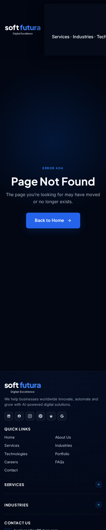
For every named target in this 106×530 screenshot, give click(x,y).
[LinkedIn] (8, 416)
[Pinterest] (40, 416)
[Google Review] (62, 416)
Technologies (15, 454)
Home (9, 437)
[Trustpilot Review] (51, 416)
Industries (63, 445)
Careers (11, 462)
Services (11, 445)
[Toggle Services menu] (71, 37)
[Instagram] (30, 416)
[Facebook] (19, 416)
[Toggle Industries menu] (95, 37)
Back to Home (49, 220)
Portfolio (62, 454)
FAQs (59, 462)
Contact (11, 470)
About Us (63, 437)
